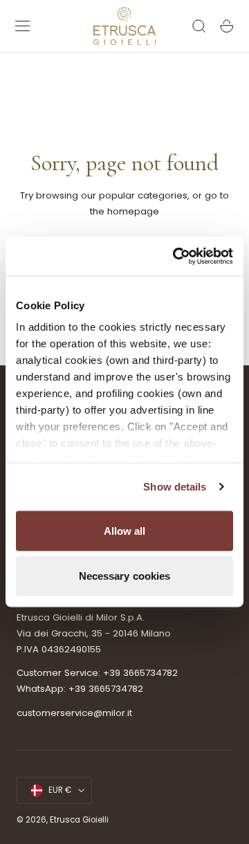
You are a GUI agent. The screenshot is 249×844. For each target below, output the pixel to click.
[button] (22, 26)
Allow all (125, 530)
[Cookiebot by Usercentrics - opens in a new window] (175, 257)
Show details (174, 487)
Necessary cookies (125, 576)
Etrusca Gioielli (79, 819)
